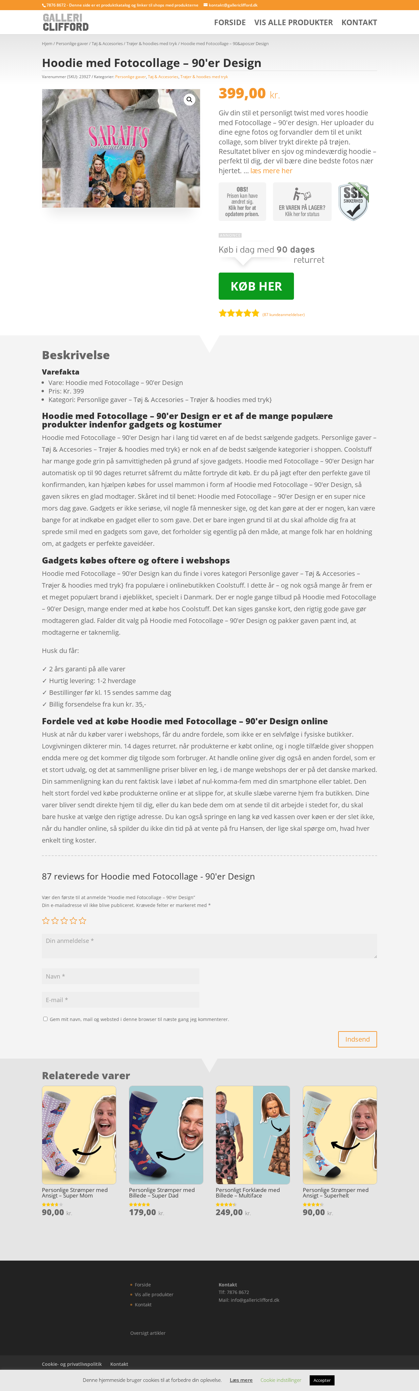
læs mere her (271, 170)
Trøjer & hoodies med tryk (151, 43)
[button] (189, 100)
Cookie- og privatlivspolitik (72, 1364)
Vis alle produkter (293, 23)
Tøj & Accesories (107, 43)
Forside (230, 23)
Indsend (357, 1039)
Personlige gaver (72, 43)
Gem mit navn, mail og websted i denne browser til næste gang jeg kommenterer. (139, 1019)
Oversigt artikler (148, 1333)
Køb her (256, 286)
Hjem (47, 43)
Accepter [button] (322, 1380)
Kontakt (359, 23)
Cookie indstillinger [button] (281, 1380)
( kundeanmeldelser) (284, 314)
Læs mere (241, 1380)
